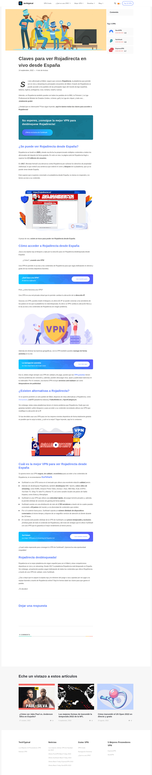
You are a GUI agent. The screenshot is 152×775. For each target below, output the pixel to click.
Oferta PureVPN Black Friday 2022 (59, 754)
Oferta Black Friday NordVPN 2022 (59, 765)
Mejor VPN (78, 3)
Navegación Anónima (85, 751)
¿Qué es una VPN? (62, 3)
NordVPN (111, 755)
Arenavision (23, 400)
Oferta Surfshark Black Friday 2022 (59, 758)
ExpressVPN (112, 751)
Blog (100, 3)
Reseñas (90, 3)
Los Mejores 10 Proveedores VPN (30, 748)
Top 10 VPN (128, 3)
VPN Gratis (47, 3)
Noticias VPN (23, 751)
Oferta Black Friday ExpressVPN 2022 (60, 761)
